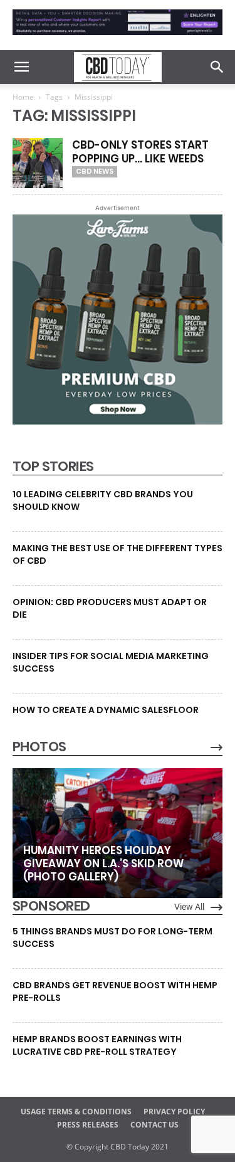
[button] (21, 67)
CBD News (94, 171)
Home (23, 97)
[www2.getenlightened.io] (117, 38)
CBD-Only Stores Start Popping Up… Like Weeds (140, 151)
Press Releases (87, 1124)
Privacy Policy (174, 1111)
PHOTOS (39, 747)
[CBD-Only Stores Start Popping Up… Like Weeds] (38, 163)
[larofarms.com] (117, 421)
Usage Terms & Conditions (76, 1111)
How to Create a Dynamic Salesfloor (106, 710)
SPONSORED (51, 906)
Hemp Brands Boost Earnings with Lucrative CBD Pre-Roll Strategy (97, 1045)
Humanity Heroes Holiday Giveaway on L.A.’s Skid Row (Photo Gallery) (103, 863)
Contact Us (154, 1124)
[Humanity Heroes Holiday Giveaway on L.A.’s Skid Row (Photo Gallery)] (117, 833)
